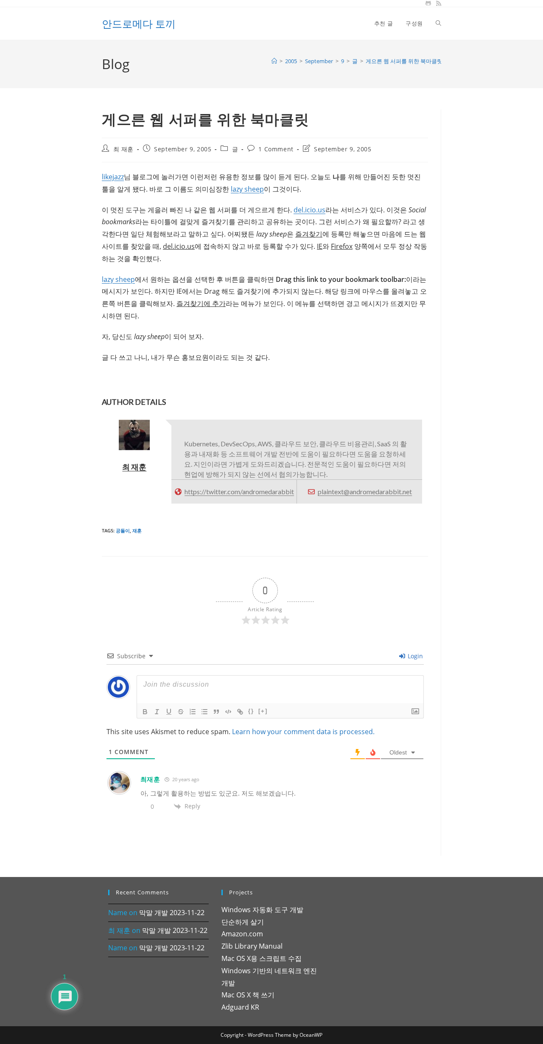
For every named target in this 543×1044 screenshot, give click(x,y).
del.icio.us (309, 209)
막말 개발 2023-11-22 (171, 912)
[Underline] (169, 712)
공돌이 (123, 530)
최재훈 (150, 779)
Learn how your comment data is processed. (303, 731)
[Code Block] (228, 712)
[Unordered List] (204, 712)
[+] (263, 711)
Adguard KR (240, 1007)
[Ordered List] (193, 712)
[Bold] (145, 712)
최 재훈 (123, 149)
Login (414, 656)
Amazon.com (242, 933)
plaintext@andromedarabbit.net (365, 491)
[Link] (240, 712)
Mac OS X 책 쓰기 (247, 994)
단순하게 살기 (242, 922)
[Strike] (181, 712)
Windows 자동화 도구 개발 (262, 909)
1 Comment (275, 149)
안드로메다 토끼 (139, 24)
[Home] (274, 61)
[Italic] (157, 712)
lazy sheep (247, 189)
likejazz (113, 176)
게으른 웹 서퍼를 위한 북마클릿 (404, 61)
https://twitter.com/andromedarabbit (239, 491)
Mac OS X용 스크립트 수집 (261, 958)
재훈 (137, 530)
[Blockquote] (216, 712)
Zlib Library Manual (252, 946)
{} (251, 711)
